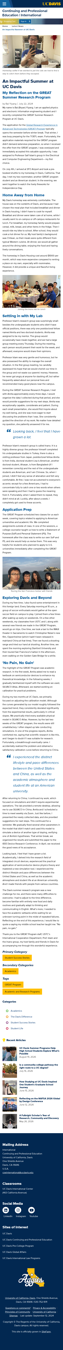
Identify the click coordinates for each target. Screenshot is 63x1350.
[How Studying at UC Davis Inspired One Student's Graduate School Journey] (9, 1087)
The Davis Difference (21, 1016)
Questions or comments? (17, 1308)
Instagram (21, 1216)
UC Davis (7, 1233)
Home (5, 26)
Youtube (33, 1216)
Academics (10, 971)
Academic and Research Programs (22, 991)
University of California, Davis (20, 1298)
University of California (44, 1311)
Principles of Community (17, 1311)
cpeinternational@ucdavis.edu (17, 1172)
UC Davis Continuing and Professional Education (27, 1239)
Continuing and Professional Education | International (24, 13)
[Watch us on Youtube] (33, 1210)
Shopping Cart (9, 21)
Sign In (23, 21)
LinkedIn (8, 1216)
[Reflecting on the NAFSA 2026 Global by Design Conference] (9, 1104)
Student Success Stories (17, 957)
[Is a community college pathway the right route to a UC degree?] (9, 1070)
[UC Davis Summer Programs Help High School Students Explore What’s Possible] (9, 1053)
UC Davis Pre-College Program (18, 1246)
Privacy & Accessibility (44, 1308)
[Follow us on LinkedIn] (7, 1210)
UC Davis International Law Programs (21, 1258)
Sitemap (13, 1315)
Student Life (17, 1028)
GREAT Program (13, 984)
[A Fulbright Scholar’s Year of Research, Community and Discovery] (9, 1121)
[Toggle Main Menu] (4, 4)
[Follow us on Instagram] (20, 1210)
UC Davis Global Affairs (14, 1252)
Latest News (18, 26)
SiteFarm (46, 1331)
